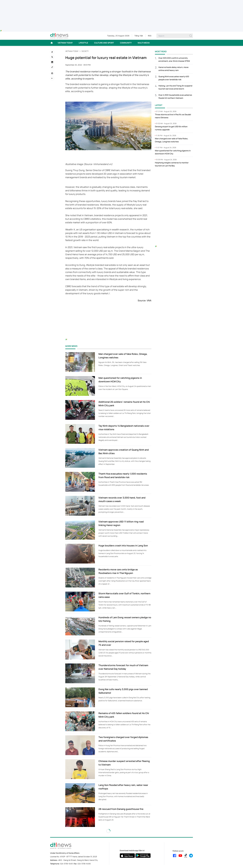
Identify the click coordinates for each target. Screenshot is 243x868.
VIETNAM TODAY (65, 42)
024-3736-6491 (66, 863)
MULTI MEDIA (144, 42)
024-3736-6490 (84, 863)
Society (85, 51)
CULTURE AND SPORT (104, 42)
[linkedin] (52, 62)
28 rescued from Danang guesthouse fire (120, 808)
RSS (149, 36)
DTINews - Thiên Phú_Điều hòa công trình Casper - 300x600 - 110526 (174, 174)
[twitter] (52, 57)
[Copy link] (52, 67)
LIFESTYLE (83, 42)
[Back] (52, 78)
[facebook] (52, 52)
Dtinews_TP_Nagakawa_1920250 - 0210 (121, 1)
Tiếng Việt (138, 36)
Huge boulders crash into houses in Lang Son (123, 545)
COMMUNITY (126, 42)
